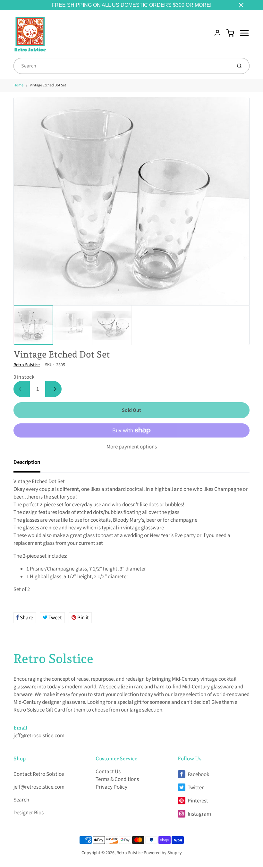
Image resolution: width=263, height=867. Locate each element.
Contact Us (108, 771)
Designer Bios (28, 813)
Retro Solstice (26, 365)
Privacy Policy (111, 787)
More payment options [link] (131, 447)
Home (18, 85)
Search (21, 800)
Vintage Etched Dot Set (48, 85)
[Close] (241, 5)
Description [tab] (26, 462)
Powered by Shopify (163, 853)
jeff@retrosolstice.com (38, 735)
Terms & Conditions (117, 779)
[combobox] (122, 66)
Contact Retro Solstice (38, 774)
